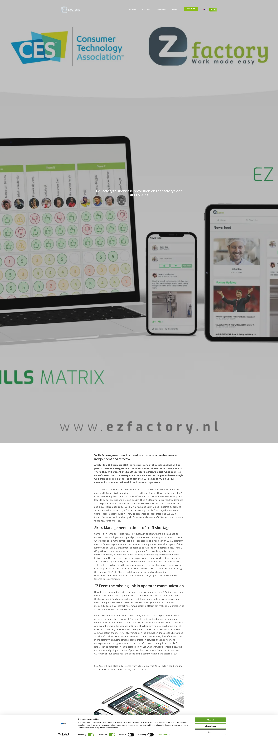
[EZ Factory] (70, 10)
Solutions (132, 10)
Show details (163, 735)
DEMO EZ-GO (191, 9)
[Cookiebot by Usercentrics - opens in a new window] (63, 734)
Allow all (210, 720)
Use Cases (146, 10)
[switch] (112, 734)
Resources (161, 10)
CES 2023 (98, 665)
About (174, 10)
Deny (210, 732)
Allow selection (210, 726)
